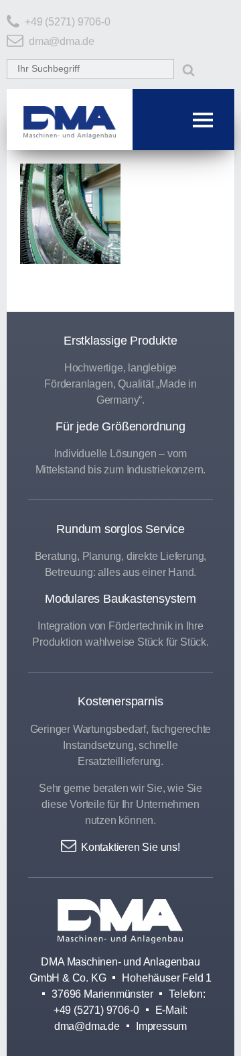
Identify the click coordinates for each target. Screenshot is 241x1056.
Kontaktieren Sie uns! (130, 846)
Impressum (161, 1026)
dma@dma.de (61, 41)
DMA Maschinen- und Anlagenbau (120, 921)
